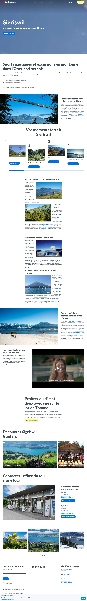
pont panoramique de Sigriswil (47, 224)
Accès (62, 579)
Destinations (34, 2)
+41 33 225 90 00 (65, 574)
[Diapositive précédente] (6, 140)
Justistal (62, 106)
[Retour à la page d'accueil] (9, 2)
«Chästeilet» (43, 228)
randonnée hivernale (79, 331)
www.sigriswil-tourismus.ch (67, 497)
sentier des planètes (56, 215)
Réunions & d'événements (66, 582)
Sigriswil (42, 159)
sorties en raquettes (74, 321)
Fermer (83, 598)
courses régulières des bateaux (40, 297)
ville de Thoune (71, 116)
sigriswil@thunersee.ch (66, 511)
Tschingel (23, 547)
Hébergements (64, 581)
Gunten (53, 518)
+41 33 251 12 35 (65, 510)
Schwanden (22, 155)
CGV (69, 581)
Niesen (70, 114)
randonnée (31, 190)
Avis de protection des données (7, 599)
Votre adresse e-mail (8, 571)
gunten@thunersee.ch (65, 496)
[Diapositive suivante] (6, 144)
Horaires (63, 578)
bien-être (43, 302)
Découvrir (42, 2)
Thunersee (81, 156)
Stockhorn (80, 114)
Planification (49, 2)
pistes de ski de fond (71, 326)
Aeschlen (84, 52)
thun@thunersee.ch (65, 575)
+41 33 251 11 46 (65, 494)
